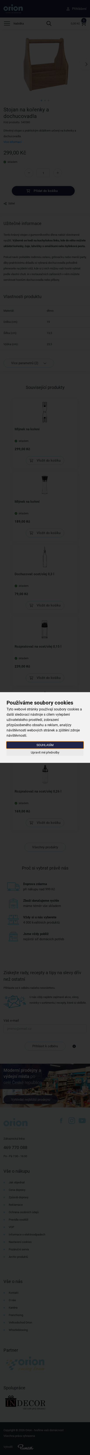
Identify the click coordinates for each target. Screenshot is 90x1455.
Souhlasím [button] (45, 745)
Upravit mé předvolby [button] (45, 752)
